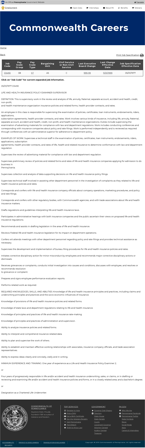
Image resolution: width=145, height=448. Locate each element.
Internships (94, 8)
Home (3, 48)
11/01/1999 (107, 73)
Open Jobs (77, 8)
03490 (7, 73)
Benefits (124, 8)
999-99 (87, 73)
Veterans (138, 8)
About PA (110, 8)
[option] (72, 2)
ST (32, 73)
